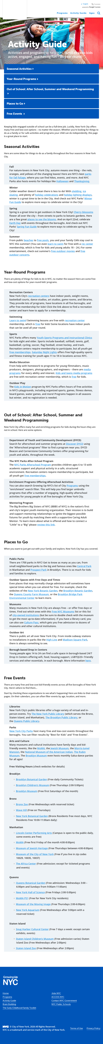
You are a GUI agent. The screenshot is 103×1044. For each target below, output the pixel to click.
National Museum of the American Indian (49, 752)
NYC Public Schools (61, 1004)
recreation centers (38, 295)
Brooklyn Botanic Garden (77, 590)
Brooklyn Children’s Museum (32, 785)
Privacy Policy (93, 1028)
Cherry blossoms (83, 212)
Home (6, 993)
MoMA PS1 (22, 898)
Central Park (84, 566)
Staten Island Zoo (26, 948)
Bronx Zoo (22, 804)
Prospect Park (38, 569)
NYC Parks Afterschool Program (32, 464)
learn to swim (55, 243)
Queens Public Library (26, 721)
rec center (87, 243)
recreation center (75, 320)
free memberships (20, 352)
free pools (43, 240)
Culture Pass (31, 622)
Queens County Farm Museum (31, 594)
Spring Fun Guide (27, 226)
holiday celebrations (46, 194)
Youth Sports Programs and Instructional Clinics (64, 337)
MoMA (41, 748)
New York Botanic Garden (43, 590)
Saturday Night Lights (44, 352)
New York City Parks (21, 731)
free (37, 324)
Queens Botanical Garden (30, 882)
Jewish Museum (60, 748)
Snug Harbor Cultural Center (32, 929)
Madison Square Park (75, 639)
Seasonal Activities (19, 68)
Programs (62, 13)
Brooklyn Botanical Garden (31, 779)
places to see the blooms (41, 219)
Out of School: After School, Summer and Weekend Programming (50, 89)
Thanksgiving (81, 181)
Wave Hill (21, 810)
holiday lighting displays (78, 194)
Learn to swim (17, 320)
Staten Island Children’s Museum (35, 938)
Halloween (62, 181)
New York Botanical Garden (32, 816)
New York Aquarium (27, 910)
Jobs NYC (56, 993)
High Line (51, 639)
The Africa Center (26, 863)
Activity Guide (78, 13)
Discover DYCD (74, 443)
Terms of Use (76, 1028)
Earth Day (15, 223)
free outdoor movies (63, 251)
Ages (92, 13)
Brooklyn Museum (36, 755)
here (88, 660)
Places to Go (15, 103)
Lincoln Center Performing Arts (34, 832)
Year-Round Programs (21, 79)
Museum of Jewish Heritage (32, 848)
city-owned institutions (25, 615)
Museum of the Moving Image (33, 904)
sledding (76, 191)
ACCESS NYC (58, 996)
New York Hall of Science (30, 892)
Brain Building (9, 1004)
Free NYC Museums (63, 611)
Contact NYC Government (64, 1000)
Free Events (15, 113)
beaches (28, 240)
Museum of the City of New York (35, 854)
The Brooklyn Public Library (61, 717)
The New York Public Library (48, 713)
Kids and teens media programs (74, 373)
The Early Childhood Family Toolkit (19, 1007)
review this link (46, 524)
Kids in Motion (22, 386)
